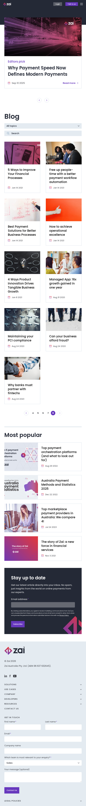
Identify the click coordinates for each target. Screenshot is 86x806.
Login (58, 4)
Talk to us (72, 4)
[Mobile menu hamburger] (81, 4)
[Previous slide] (39, 100)
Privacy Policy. (64, 615)
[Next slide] (46, 100)
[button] (26, 413)
